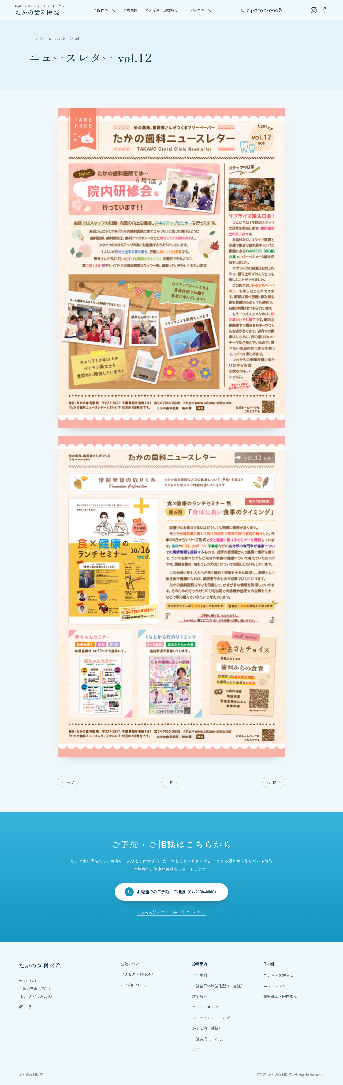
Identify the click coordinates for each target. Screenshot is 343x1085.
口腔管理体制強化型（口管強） (218, 985)
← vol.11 (69, 782)
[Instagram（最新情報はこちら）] (313, 10)
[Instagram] (21, 1007)
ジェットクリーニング (211, 1017)
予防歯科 (199, 975)
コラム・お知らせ (278, 975)
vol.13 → (273, 782)
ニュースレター (56, 38)
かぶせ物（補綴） (207, 1028)
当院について (104, 10)
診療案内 (130, 10)
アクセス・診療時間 (161, 10)
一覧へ (171, 782)
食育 (196, 1049)
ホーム (33, 38)
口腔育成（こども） (209, 1038)
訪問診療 (199, 996)
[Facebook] (324, 10)
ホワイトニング (205, 1007)
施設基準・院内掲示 (280, 996)
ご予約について (198, 10)
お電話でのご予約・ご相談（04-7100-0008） (177, 891)
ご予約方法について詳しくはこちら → (171, 912)
